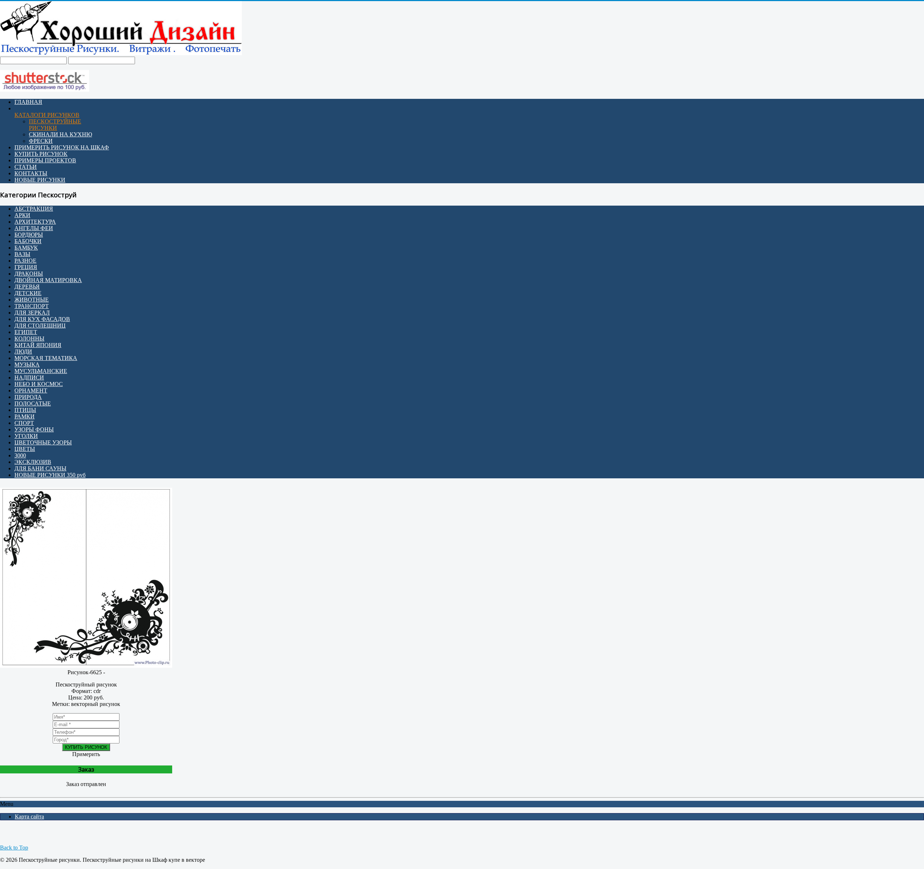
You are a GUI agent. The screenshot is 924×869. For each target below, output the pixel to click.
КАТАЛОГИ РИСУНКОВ (46, 115)
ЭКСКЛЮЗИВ (32, 462)
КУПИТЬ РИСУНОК (40, 154)
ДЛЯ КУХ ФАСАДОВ (42, 319)
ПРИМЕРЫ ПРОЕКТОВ (45, 160)
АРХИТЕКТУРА (35, 222)
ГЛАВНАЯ (28, 102)
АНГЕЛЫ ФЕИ (33, 228)
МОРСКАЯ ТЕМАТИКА (45, 358)
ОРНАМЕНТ (30, 390)
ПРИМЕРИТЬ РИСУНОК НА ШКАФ (61, 147)
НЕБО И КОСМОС (38, 384)
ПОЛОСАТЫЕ (32, 403)
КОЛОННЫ (29, 338)
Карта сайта (29, 816)
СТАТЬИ (25, 167)
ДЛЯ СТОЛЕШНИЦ (40, 325)
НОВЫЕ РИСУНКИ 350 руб (50, 475)
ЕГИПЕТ (25, 332)
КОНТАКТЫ (30, 173)
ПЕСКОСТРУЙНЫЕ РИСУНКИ (55, 124)
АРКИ (22, 215)
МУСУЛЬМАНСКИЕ (40, 371)
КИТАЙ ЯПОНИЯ (37, 345)
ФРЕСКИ (41, 141)
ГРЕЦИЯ (25, 267)
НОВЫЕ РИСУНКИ (39, 180)
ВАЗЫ (22, 254)
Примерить (86, 754)
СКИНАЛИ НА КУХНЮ (60, 134)
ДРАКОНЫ (28, 274)
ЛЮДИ (23, 351)
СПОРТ (24, 423)
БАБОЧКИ (28, 241)
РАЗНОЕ (25, 261)
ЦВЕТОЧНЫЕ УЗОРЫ (43, 442)
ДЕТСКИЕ (28, 293)
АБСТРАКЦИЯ (33, 209)
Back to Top (14, 847)
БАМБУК (26, 248)
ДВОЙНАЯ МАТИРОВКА (48, 280)
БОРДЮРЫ (28, 235)
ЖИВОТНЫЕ (31, 300)
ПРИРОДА (28, 397)
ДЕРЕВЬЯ (27, 287)
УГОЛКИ (26, 436)
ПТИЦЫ (25, 410)
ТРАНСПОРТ (31, 306)
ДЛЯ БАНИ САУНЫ (40, 468)
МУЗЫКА (27, 364)
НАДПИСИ (29, 377)
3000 (20, 455)
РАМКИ (24, 416)
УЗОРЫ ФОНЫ (34, 429)
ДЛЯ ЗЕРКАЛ (32, 313)
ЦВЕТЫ (24, 449)
